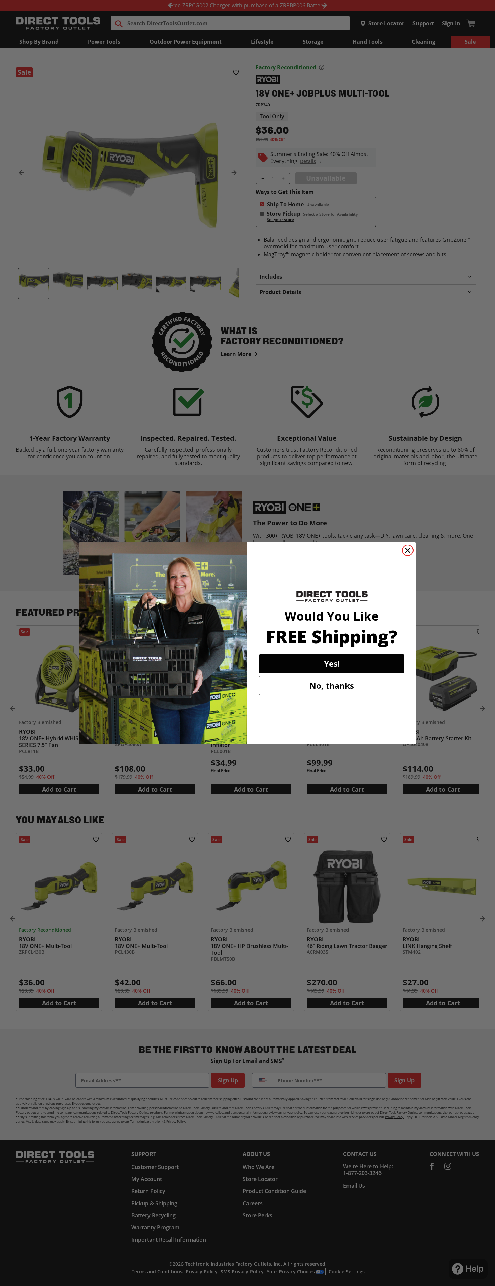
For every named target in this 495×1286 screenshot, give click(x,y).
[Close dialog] (407, 550)
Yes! (332, 663)
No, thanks (331, 685)
